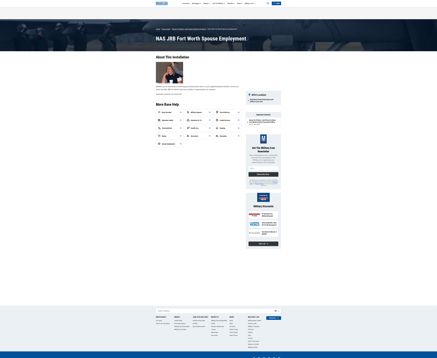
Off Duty (250, 329)
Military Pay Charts (180, 329)
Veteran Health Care (217, 326)
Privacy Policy (259, 184)
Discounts (214, 335)
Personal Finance (179, 323)
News (239, 3)
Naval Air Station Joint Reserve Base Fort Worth (189, 29)
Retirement (214, 332)
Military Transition (253, 326)
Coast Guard (234, 332)
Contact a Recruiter (199, 320)
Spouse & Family (253, 344)
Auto (249, 335)
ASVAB (195, 323)
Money (205, 3)
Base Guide (166, 29)
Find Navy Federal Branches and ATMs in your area (261, 100)
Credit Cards (178, 320)
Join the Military (217, 3)
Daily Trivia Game (253, 341)
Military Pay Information (182, 326)
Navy (231, 323)
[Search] (267, 3)
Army (231, 320)
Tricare (213, 329)
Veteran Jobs (252, 323)
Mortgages (196, 3)
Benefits (230, 3)
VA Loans (159, 320)
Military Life (249, 3)
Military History (253, 347)
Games (250, 332)
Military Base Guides (254, 320)
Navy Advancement (199, 326)
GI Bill (213, 323)
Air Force (232, 326)
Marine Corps (234, 329)
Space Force (234, 335)
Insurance (186, 3)
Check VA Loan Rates (163, 323)
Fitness (250, 338)
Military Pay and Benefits (219, 320)
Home (158, 29)
